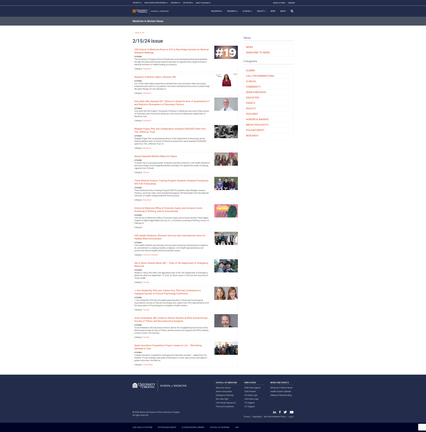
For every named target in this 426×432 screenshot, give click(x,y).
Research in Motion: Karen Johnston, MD (155, 77)
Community (148, 364)
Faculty (146, 282)
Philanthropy (255, 130)
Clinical (146, 172)
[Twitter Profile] (285, 413)
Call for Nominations (260, 76)
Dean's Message (256, 92)
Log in (290, 416)
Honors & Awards (150, 255)
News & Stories (279, 3)
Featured (252, 114)
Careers (291, 3)
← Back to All (138, 32)
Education (147, 200)
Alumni (250, 70)
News (249, 47)
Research (147, 69)
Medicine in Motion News (148, 21)
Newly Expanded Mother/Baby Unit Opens (155, 156)
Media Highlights (257, 124)
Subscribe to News (258, 52)
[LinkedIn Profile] (274, 413)
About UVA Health (203, 3)
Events (250, 103)
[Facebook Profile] (280, 413)
